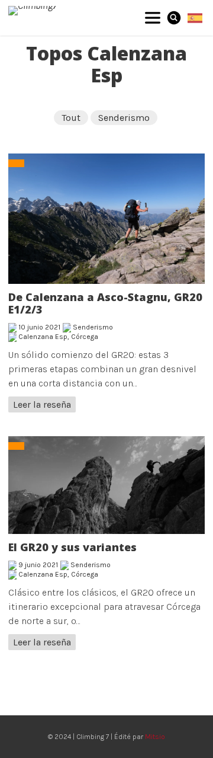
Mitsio (155, 737)
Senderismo (124, 117)
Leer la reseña (42, 404)
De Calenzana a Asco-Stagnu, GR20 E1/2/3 (105, 303)
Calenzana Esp (42, 336)
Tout (71, 117)
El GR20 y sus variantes (72, 547)
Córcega (84, 336)
